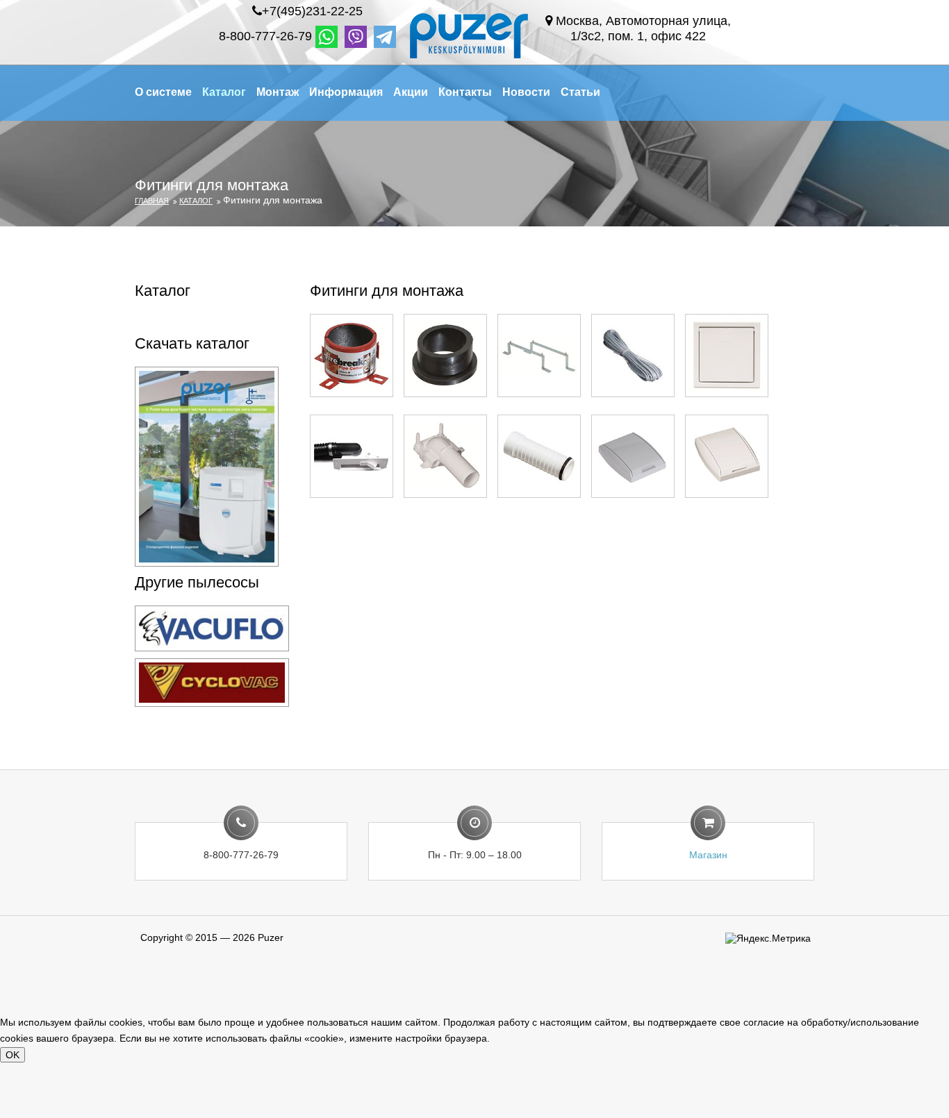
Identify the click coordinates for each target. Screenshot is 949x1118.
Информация (346, 92)
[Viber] (356, 37)
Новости (526, 92)
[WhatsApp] (326, 37)
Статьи (580, 92)
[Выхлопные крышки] (726, 354)
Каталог (224, 92)
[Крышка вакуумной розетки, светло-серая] (632, 455)
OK (12, 1054)
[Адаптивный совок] (351, 455)
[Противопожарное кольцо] (351, 354)
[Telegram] (385, 37)
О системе (163, 92)
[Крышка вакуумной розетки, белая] (726, 455)
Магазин (708, 854)
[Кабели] (632, 354)
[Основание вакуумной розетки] (445, 455)
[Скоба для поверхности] (539, 354)
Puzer (270, 937)
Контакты (465, 92)
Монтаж (277, 92)
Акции (410, 92)
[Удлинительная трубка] (539, 455)
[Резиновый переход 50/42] (445, 354)
